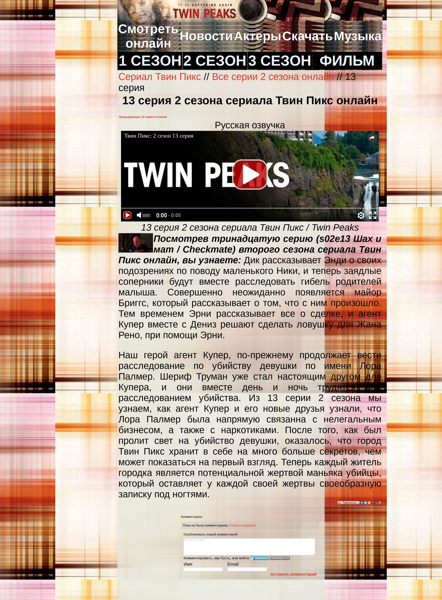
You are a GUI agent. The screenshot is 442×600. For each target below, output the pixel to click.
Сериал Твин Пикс (161, 76)
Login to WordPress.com (279, 558)
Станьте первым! (242, 525)
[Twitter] (365, 503)
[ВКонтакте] (362, 503)
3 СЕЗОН (279, 60)
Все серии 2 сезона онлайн (273, 76)
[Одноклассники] (369, 503)
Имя (188, 564)
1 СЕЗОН (150, 60)
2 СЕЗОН (214, 60)
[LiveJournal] (376, 503)
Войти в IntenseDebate (259, 558)
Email (233, 564)
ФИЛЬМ (347, 60)
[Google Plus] (380, 503)
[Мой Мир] (373, 503)
